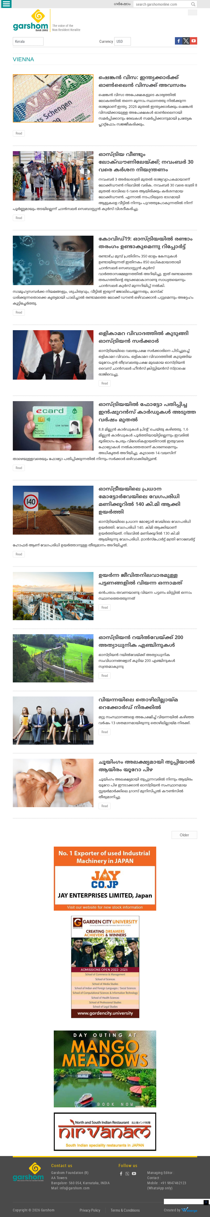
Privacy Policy (90, 1210)
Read (19, 133)
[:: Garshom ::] (47, 20)
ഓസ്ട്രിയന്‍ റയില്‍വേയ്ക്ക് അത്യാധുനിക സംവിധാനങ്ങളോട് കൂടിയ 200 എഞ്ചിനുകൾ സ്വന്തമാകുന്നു (137, 661)
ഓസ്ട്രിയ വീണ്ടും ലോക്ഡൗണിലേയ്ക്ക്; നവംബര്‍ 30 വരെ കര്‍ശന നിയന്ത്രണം (146, 162)
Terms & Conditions (125, 1210)
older (184, 835)
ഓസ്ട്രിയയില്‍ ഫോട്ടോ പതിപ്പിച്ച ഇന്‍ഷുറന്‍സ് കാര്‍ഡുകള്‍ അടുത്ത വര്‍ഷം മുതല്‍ (147, 412)
